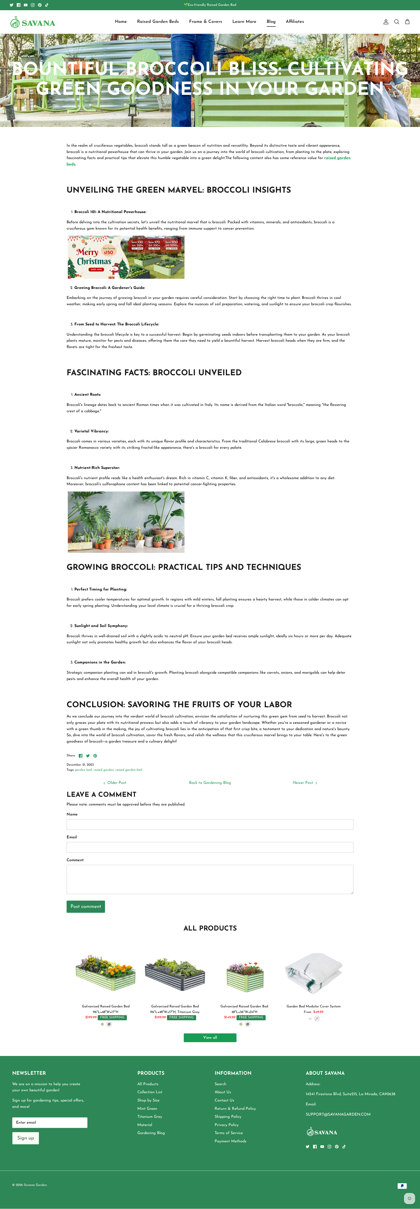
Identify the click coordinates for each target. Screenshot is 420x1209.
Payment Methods (230, 1141)
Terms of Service (229, 1133)
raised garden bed (128, 769)
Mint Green (147, 1109)
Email (72, 837)
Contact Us (224, 1100)
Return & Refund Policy (235, 1109)
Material (144, 1125)
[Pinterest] (40, 5)
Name (72, 814)
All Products (147, 1084)
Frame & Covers (205, 22)
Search (220, 1084)
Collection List (149, 1092)
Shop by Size (148, 1100)
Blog (271, 22)
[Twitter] (11, 5)
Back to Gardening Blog (210, 783)
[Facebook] (18, 5)
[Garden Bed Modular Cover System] (314, 971)
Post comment (85, 906)
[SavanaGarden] (33, 22)
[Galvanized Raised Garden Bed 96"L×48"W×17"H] (106, 971)
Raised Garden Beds (158, 22)
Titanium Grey (149, 1117)
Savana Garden (35, 1185)
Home (121, 22)
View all (210, 1038)
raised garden (104, 769)
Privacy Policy (227, 1125)
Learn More (244, 22)
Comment (75, 860)
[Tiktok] (47, 5)
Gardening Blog (151, 1133)
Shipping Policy (228, 1117)
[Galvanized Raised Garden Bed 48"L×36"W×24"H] (244, 971)
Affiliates (295, 22)
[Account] (385, 22)
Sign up (25, 1138)
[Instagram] (33, 5)
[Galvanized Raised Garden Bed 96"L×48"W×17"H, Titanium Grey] (175, 971)
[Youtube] (25, 5)
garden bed (83, 769)
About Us (223, 1092)
